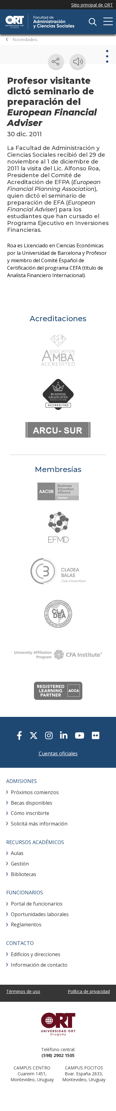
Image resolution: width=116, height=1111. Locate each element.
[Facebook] (19, 735)
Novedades (24, 39)
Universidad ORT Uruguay (58, 1024)
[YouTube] (79, 735)
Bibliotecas (23, 874)
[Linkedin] (63, 735)
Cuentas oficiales (58, 753)
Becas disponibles (31, 802)
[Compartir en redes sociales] (56, 61)
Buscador (92, 21)
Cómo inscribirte (30, 813)
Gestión (20, 863)
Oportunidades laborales (40, 914)
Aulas (17, 853)
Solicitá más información (39, 823)
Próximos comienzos (35, 792)
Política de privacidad (89, 991)
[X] (33, 735)
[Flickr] (95, 735)
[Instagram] (49, 735)
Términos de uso (23, 991)
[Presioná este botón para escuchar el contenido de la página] (77, 61)
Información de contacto (39, 964)
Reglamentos (26, 924)
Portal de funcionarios (36, 903)
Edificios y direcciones (35, 954)
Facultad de (51, 21)
